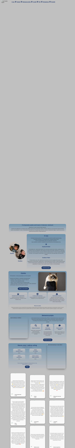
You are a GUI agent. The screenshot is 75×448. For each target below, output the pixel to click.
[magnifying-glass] (36, 325)
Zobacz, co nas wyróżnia (23, 288)
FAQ (40, 2)
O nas (13, 2)
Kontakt (53, 2)
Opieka (18, 2)
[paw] (15, 1)
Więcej (27, 366)
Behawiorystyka (27, 2)
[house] (57, 294)
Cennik (34, 2)
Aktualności (46, 2)
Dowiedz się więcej (46, 267)
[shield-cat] (37, 294)
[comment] (60, 325)
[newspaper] (48, 325)
